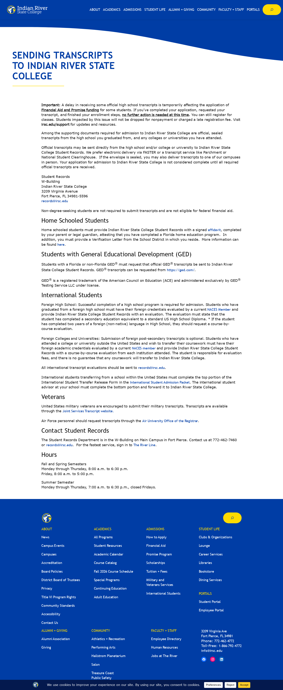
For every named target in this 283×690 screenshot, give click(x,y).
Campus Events (52, 545)
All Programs (103, 537)
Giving (46, 647)
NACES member (144, 348)
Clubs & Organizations (215, 537)
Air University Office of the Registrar (170, 421)
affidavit (214, 230)
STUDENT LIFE (209, 529)
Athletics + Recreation (108, 639)
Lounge (204, 545)
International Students (163, 593)
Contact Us (49, 622)
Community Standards (58, 605)
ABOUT (46, 529)
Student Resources (108, 545)
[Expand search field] (272, 9)
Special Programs (107, 580)
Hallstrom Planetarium (108, 656)
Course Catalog (105, 562)
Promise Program (159, 554)
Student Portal (210, 601)
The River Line (144, 445)
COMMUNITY (100, 630)
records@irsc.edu (54, 201)
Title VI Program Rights (58, 597)
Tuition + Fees (156, 571)
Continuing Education (110, 588)
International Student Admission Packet (160, 382)
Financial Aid (156, 545)
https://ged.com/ (180, 270)
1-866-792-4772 (230, 646)
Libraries (205, 562)
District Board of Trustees (60, 580)
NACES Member (219, 309)
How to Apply (156, 537)
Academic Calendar (108, 554)
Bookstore (206, 571)
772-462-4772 (224, 641)
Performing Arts (103, 647)
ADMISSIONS (155, 529)
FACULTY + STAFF (164, 630)
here (60, 244)
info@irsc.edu (211, 650)
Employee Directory (166, 639)
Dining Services (210, 580)
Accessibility (50, 614)
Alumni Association (55, 639)
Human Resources (164, 647)
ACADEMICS (102, 529)
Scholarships (155, 562)
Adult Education (106, 597)
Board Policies (52, 571)
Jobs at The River (164, 656)
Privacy (46, 588)
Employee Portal (211, 610)
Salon (95, 664)
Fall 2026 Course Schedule (113, 571)
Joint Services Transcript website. (88, 411)
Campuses (48, 554)
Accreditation (51, 562)
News (45, 537)
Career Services (211, 554)
